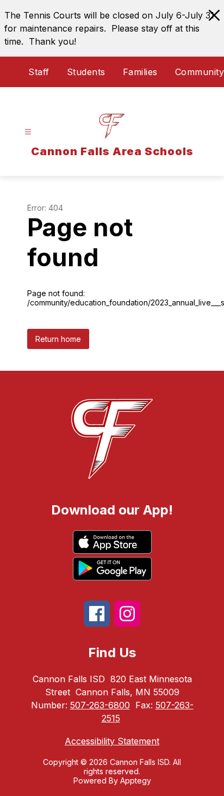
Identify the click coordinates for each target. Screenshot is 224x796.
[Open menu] (28, 132)
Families (140, 71)
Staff (38, 71)
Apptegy (135, 780)
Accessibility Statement (112, 741)
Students (86, 71)
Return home (58, 339)
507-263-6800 (100, 705)
